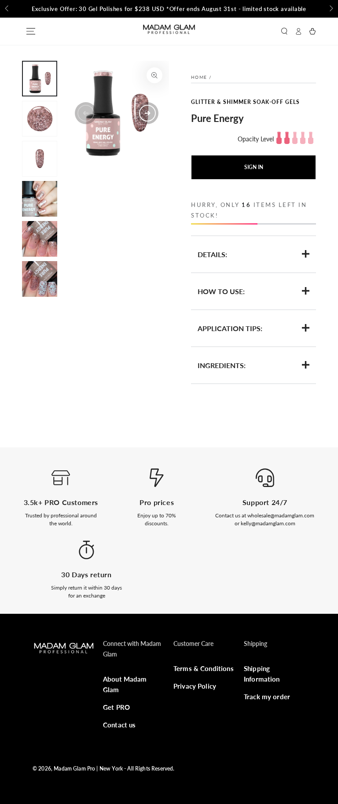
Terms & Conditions (203, 668)
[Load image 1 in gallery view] (39, 78)
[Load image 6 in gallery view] (39, 279)
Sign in (253, 167)
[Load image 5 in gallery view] (39, 239)
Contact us (119, 725)
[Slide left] (7, 9)
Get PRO (116, 707)
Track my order (267, 697)
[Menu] (31, 31)
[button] (284, 31)
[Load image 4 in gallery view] (39, 199)
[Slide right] (330, 9)
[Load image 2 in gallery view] (39, 118)
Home (199, 77)
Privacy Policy (194, 686)
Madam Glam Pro (74, 768)
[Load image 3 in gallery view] (39, 159)
